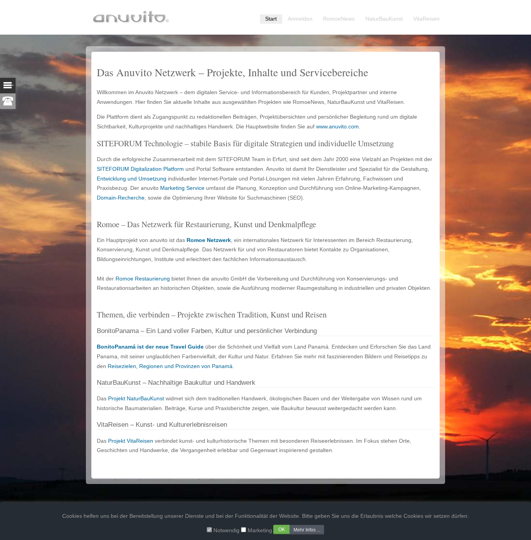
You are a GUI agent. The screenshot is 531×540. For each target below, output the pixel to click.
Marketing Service (182, 188)
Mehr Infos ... (306, 529)
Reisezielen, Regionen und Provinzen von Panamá (170, 366)
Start (271, 19)
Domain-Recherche (121, 198)
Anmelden (300, 19)
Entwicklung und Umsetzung (131, 179)
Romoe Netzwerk (209, 240)
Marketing (260, 530)
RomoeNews (339, 19)
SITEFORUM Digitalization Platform (140, 169)
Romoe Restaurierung (142, 279)
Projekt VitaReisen (130, 441)
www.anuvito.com (337, 127)
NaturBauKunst (384, 19)
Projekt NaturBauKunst (136, 398)
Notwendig (226, 530)
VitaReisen (426, 19)
